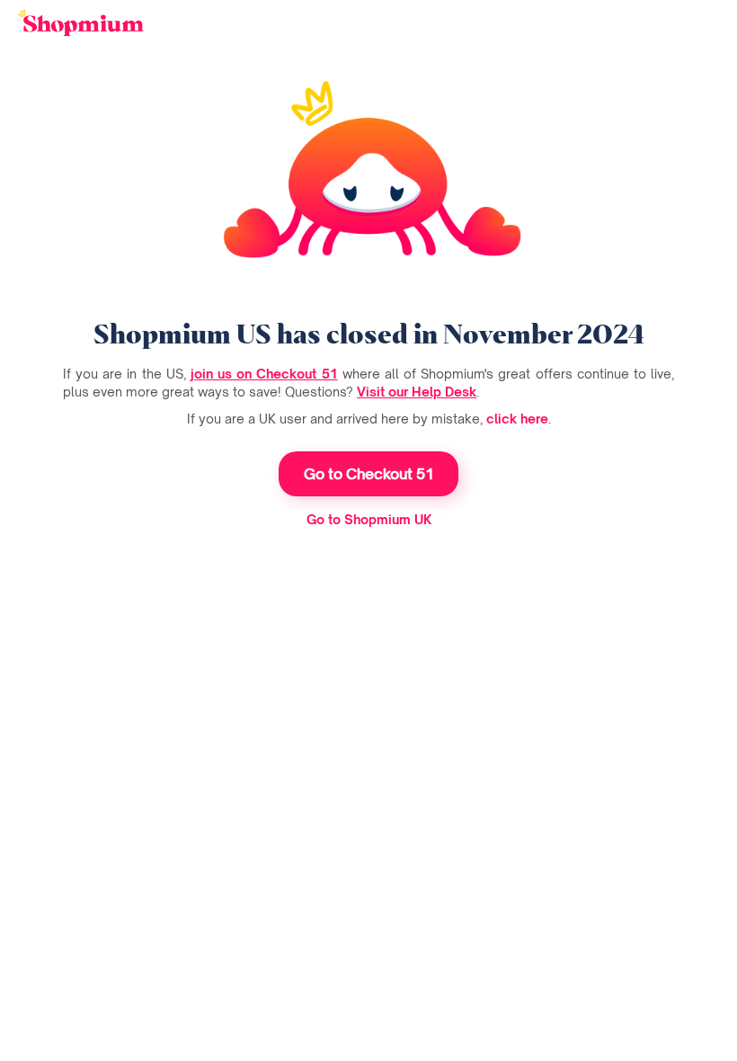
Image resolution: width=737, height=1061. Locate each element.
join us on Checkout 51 (264, 373)
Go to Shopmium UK (368, 519)
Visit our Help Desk (416, 391)
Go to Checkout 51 (369, 474)
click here (517, 418)
